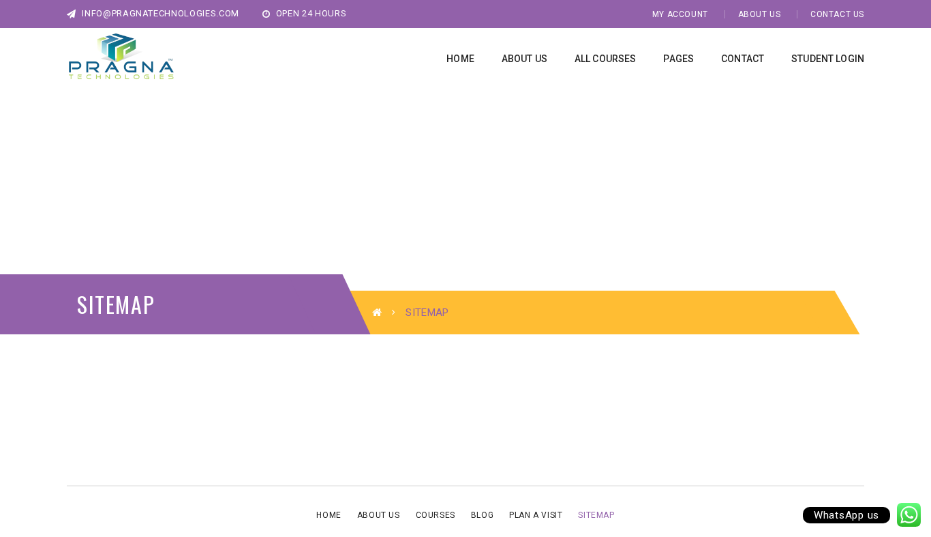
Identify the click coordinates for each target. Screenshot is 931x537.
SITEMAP (596, 515)
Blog (482, 515)
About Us (759, 14)
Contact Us (837, 14)
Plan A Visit (535, 515)
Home (328, 515)
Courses (435, 515)
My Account (680, 14)
